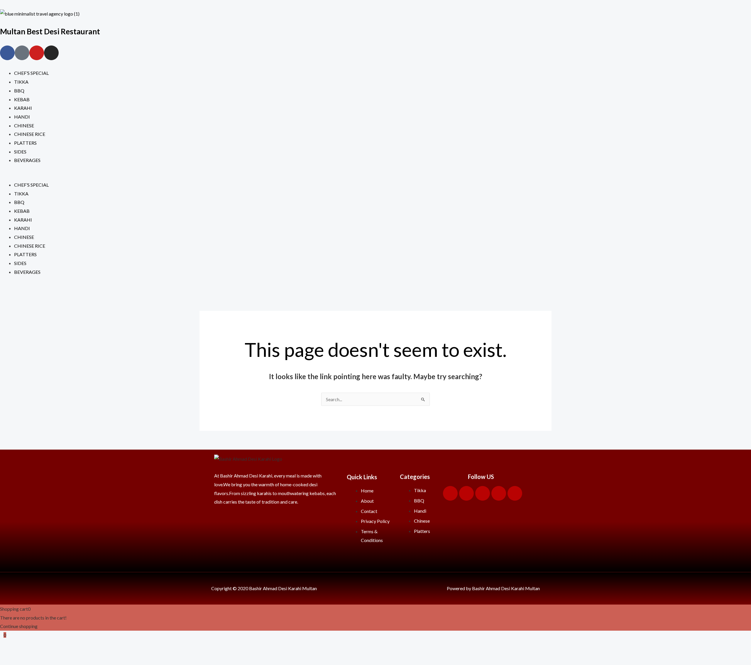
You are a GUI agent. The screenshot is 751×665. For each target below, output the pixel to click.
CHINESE (24, 125)
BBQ (19, 90)
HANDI (22, 116)
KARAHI (23, 108)
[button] (375, 176)
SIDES (20, 151)
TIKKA (21, 82)
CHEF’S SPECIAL (31, 73)
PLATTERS (25, 143)
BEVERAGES (27, 160)
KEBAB (22, 99)
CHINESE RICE (29, 134)
